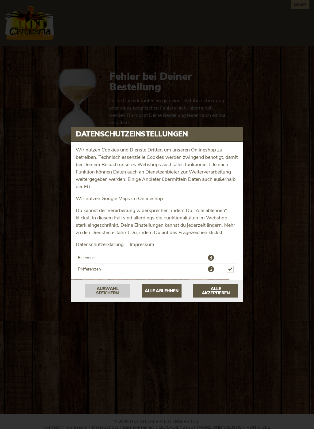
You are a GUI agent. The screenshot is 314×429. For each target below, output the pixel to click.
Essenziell (87, 258)
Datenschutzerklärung (100, 244)
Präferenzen (89, 269)
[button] (211, 258)
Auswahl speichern (107, 291)
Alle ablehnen (162, 291)
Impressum (142, 244)
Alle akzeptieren (216, 291)
